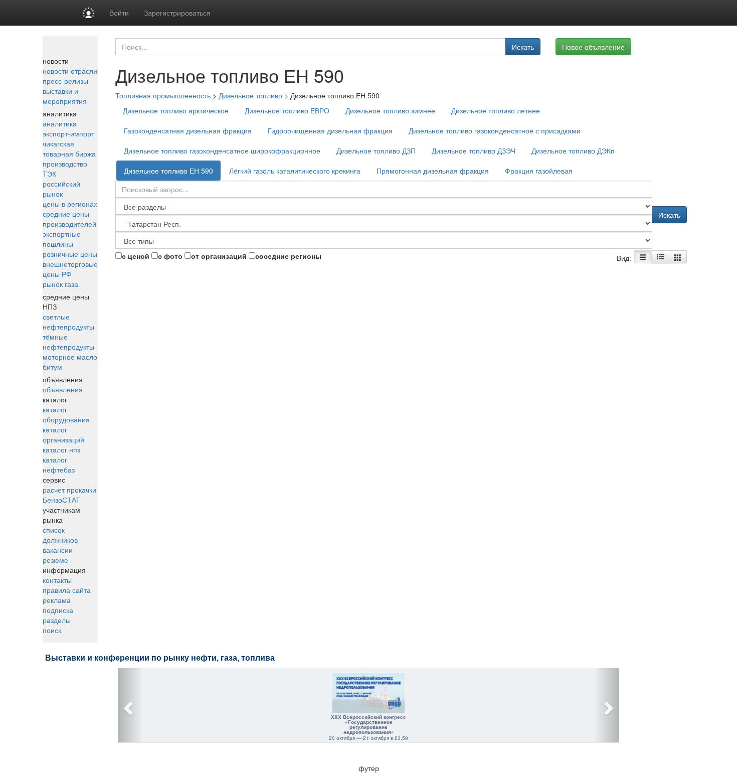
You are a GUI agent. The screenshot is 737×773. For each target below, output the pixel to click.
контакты (57, 580)
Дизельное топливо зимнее (390, 110)
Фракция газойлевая (539, 171)
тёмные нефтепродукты (68, 342)
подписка (58, 610)
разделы (57, 620)
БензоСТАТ (61, 500)
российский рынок (61, 189)
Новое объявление (593, 47)
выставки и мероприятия (65, 96)
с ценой (135, 256)
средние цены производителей (69, 219)
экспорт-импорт (68, 133)
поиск (52, 630)
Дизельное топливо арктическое (176, 110)
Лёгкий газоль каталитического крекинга (294, 171)
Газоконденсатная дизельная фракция (188, 130)
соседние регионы (288, 256)
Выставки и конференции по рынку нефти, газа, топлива (160, 658)
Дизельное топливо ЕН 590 (168, 171)
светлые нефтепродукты (68, 322)
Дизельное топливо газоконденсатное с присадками (495, 130)
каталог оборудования (66, 414)
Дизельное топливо (250, 95)
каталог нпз (61, 449)
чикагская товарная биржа (69, 148)
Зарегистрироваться (177, 13)
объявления (63, 389)
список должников (60, 535)
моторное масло (70, 357)
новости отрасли (70, 71)
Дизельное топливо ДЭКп (573, 150)
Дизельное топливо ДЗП (376, 150)
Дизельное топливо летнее (495, 110)
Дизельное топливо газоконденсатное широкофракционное (222, 150)
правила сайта (67, 590)
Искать (523, 47)
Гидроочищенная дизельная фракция (330, 130)
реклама (57, 600)
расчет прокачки (69, 490)
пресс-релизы (65, 81)
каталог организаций (63, 434)
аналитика (60, 123)
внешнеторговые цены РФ (70, 269)
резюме (55, 560)
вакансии (58, 550)
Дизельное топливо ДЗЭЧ (473, 150)
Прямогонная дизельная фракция (433, 171)
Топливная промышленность (163, 95)
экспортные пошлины (62, 239)
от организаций (219, 256)
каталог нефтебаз (59, 464)
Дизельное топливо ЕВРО (287, 110)
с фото (170, 256)
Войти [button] (119, 13)
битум (52, 367)
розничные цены (70, 254)
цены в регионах (70, 204)
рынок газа (60, 284)
